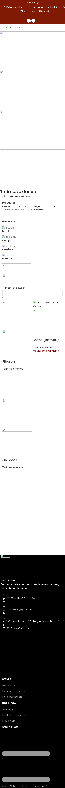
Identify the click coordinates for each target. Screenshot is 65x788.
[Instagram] (33, 21)
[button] (32, 16)
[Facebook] (29, 21)
